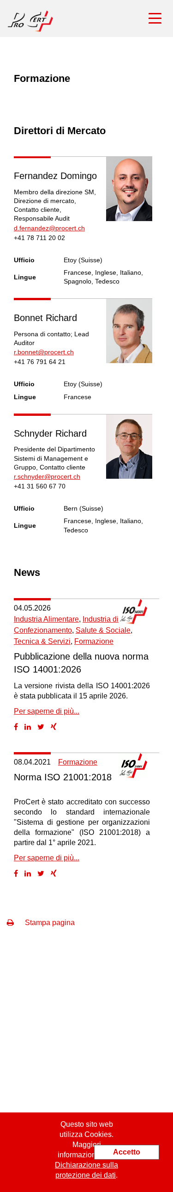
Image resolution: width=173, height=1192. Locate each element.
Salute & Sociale (103, 630)
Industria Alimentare (46, 619)
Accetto (126, 1152)
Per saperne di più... (46, 711)
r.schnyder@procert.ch (47, 476)
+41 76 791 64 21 (40, 361)
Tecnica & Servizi (42, 641)
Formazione (93, 641)
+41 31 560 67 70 (40, 486)
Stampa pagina (49, 922)
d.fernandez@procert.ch (49, 228)
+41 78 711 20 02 (39, 237)
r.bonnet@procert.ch (44, 352)
